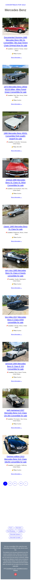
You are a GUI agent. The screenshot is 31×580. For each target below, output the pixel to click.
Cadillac (21, 531)
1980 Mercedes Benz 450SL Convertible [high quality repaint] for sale (15, 136)
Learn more (15, 566)
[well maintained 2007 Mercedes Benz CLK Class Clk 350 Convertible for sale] (15, 407)
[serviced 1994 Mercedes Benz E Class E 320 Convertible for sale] (15, 361)
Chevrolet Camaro (15, 534)
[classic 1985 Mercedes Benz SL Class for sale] (15, 224)
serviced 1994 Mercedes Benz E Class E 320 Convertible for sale (15, 366)
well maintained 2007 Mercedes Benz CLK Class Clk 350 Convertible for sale (15, 413)
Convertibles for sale (16, 5)
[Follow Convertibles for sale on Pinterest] (15, 575)
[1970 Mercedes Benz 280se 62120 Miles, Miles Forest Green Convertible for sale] (15, 84)
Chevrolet (18, 527)
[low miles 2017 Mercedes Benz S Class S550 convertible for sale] (15, 314)
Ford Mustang (11, 531)
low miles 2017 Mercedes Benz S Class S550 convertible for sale (15, 319)
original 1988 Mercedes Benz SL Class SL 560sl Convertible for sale (16, 182)
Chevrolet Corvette (15, 537)
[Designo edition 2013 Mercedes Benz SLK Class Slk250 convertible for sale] (15, 454)
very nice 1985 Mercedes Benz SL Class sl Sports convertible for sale (15, 273)
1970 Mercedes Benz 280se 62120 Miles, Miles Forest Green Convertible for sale (15, 89)
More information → (16, 57)
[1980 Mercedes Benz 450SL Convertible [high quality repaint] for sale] (15, 130)
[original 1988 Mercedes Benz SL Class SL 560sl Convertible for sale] (15, 177)
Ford (10, 527)
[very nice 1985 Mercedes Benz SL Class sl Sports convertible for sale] (15, 267)
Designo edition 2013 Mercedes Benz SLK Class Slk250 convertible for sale (15, 459)
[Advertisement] (15, 507)
